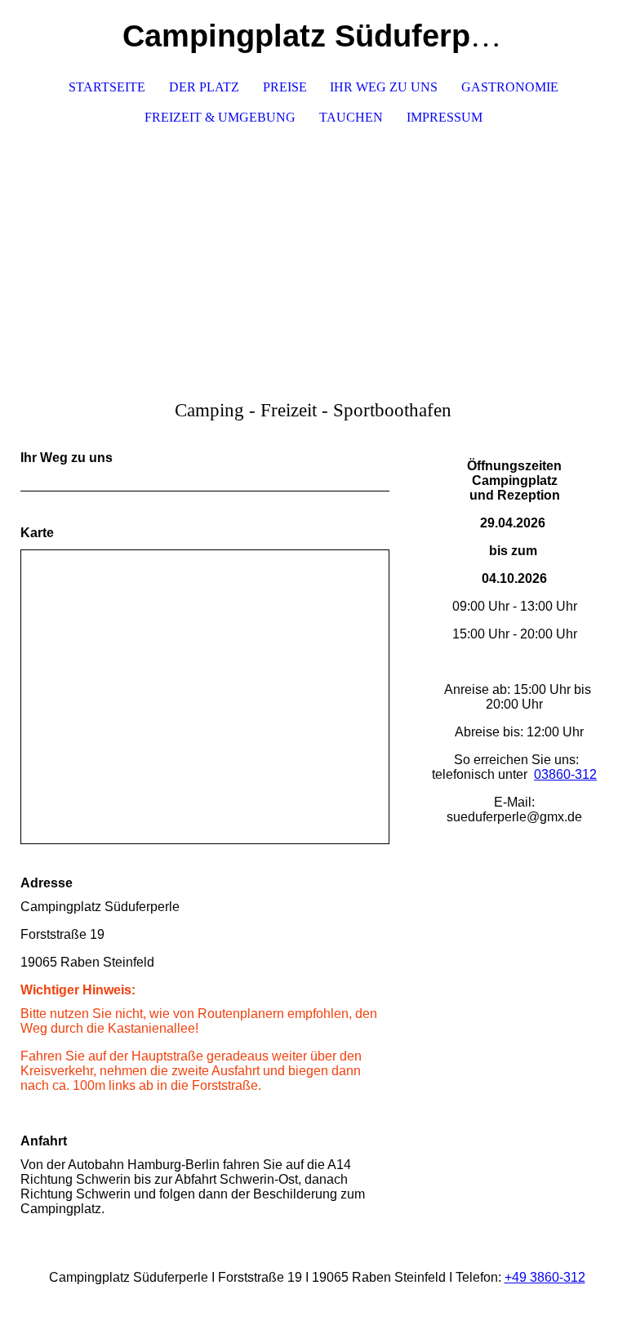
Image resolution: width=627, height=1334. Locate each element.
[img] (313, 256)
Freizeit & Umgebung (220, 117)
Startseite (107, 87)
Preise (285, 87)
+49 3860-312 (545, 1277)
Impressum (444, 117)
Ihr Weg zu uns (384, 87)
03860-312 (565, 774)
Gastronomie (509, 87)
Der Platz (204, 87)
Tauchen (351, 117)
